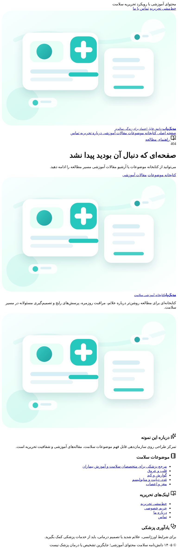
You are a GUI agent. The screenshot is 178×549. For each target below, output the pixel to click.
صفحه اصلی (166, 133)
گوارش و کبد (157, 475)
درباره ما (160, 512)
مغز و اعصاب (156, 484)
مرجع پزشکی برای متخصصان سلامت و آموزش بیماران (125, 466)
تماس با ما (141, 8)
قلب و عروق (157, 471)
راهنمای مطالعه (157, 139)
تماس (74, 133)
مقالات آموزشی (114, 133)
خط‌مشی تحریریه (163, 8)
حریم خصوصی (155, 508)
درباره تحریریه (90, 133)
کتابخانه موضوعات (141, 133)
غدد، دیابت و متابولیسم (149, 480)
